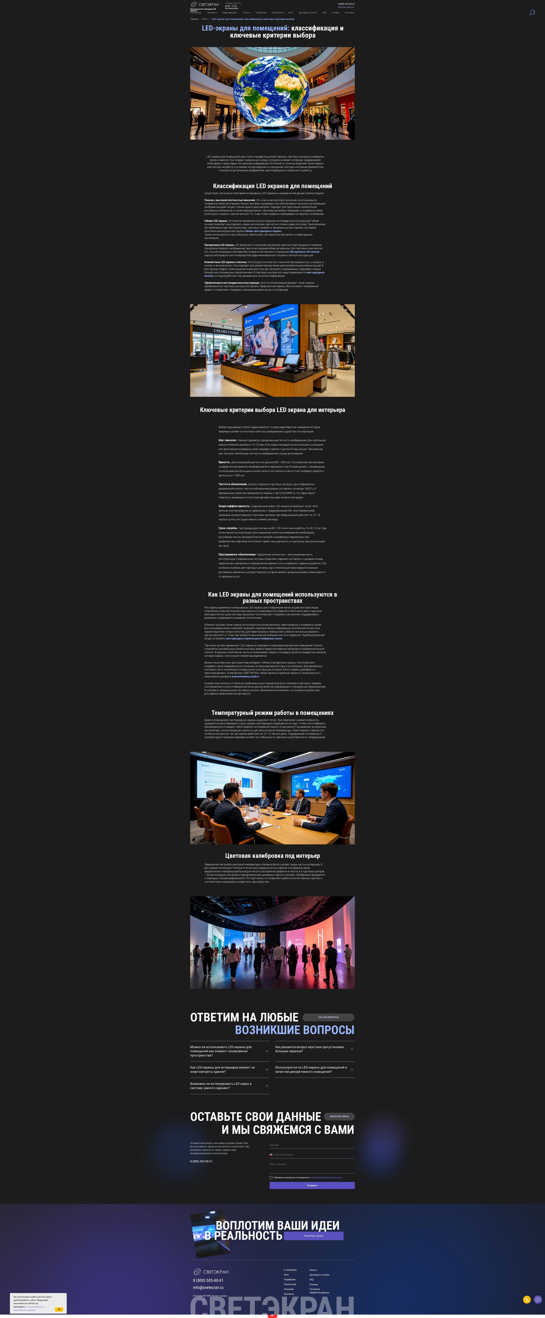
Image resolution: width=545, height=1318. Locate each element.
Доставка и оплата (308, 12)
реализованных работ (245, 676)
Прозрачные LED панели (304, 251)
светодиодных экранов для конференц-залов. (254, 638)
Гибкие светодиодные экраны (263, 231)
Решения (211, 12)
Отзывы (335, 12)
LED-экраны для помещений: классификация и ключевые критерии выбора (253, 19)
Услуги (246, 12)
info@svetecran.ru (208, 1287)
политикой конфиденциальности (326, 1177)
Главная (194, 19)
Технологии (277, 12)
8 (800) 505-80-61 (208, 1280)
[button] (346, 7)
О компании (195, 12)
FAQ (324, 12)
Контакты (349, 12)
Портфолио (261, 12)
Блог (290, 12)
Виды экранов (229, 12)
